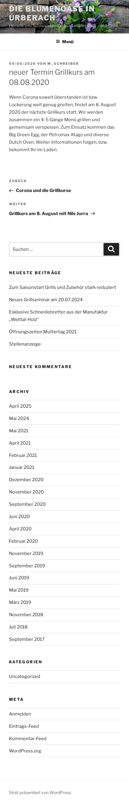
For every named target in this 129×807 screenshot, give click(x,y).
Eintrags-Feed (24, 726)
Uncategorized (24, 676)
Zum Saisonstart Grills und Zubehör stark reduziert (62, 287)
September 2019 (27, 565)
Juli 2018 (18, 627)
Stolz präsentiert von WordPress (40, 792)
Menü (68, 41)
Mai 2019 (18, 590)
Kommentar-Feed (27, 738)
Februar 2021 (23, 455)
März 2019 (20, 602)
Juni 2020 (19, 516)
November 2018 (26, 614)
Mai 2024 (19, 418)
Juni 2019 (19, 577)
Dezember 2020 (26, 479)
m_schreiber (63, 64)
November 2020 (26, 492)
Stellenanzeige (25, 344)
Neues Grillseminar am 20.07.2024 (46, 299)
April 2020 (20, 529)
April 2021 (20, 443)
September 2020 (27, 504)
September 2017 (27, 639)
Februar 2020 (23, 541)
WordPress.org (25, 751)
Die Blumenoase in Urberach (52, 13)
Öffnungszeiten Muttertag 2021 (42, 331)
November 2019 (26, 553)
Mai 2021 (18, 431)
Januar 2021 (21, 467)
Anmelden (20, 714)
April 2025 (20, 406)
